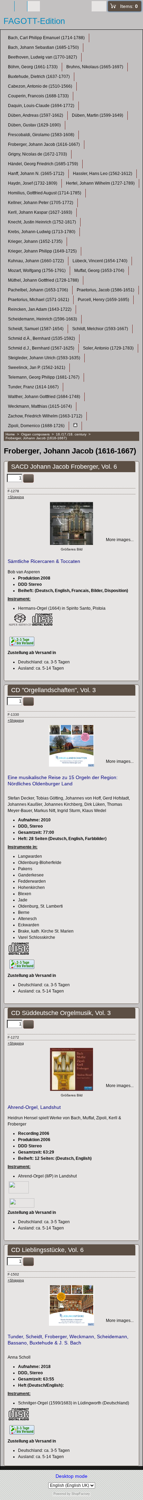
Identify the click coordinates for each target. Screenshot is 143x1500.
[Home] (8, 6)
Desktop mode (71, 1476)
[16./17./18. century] (75, 426)
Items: (129, 6)
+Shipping (16, 497)
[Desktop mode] (33, 6)
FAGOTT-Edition (34, 21)
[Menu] (21, 6)
